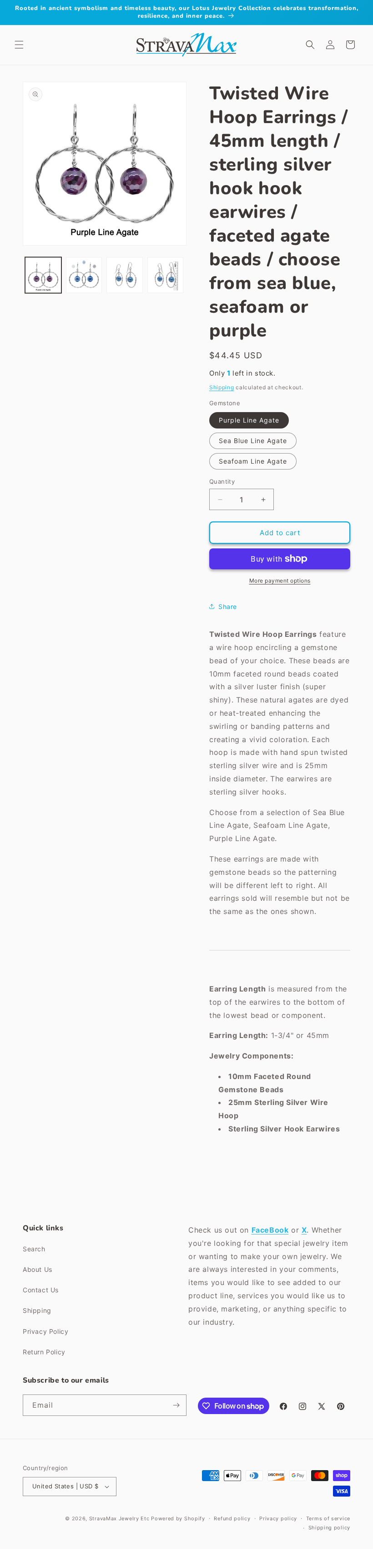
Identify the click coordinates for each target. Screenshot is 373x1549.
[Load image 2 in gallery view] (84, 275)
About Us (37, 1269)
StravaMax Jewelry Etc (119, 1518)
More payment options (280, 580)
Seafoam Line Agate (253, 461)
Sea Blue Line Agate (253, 440)
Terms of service (328, 1518)
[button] (19, 45)
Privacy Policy (45, 1331)
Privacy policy (278, 1518)
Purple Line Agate (249, 420)
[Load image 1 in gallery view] (43, 275)
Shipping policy (329, 1527)
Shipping (221, 387)
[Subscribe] (176, 1405)
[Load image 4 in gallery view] (165, 275)
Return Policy (44, 1352)
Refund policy (232, 1518)
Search (34, 1249)
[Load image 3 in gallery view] (124, 275)
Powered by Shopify (178, 1518)
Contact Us (41, 1290)
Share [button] (227, 606)
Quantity (222, 481)
